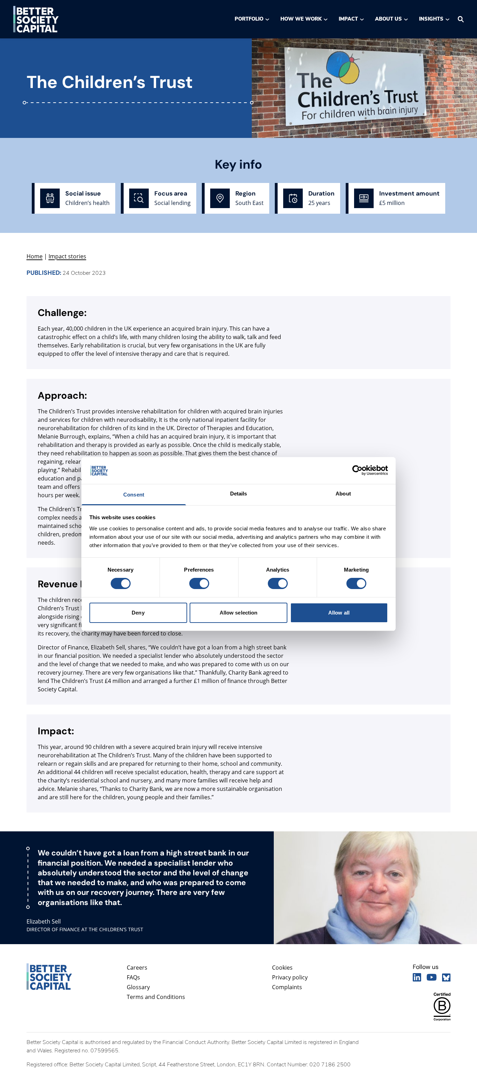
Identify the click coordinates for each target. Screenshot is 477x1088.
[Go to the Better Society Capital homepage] (36, 19)
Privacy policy (290, 977)
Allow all (339, 613)
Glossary (138, 987)
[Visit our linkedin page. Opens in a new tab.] (417, 977)
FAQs (133, 977)
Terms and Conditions (156, 997)
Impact (348, 18)
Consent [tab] (133, 495)
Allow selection (239, 613)
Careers (137, 967)
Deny (138, 613)
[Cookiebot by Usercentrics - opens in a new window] (357, 470)
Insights (431, 18)
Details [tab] (238, 494)
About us (388, 18)
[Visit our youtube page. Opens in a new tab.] (431, 977)
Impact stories (67, 256)
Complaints (287, 987)
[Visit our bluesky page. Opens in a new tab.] (446, 977)
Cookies (282, 967)
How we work (301, 18)
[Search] (461, 19)
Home (35, 256)
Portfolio (249, 18)
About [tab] (343, 494)
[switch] (198, 583)
